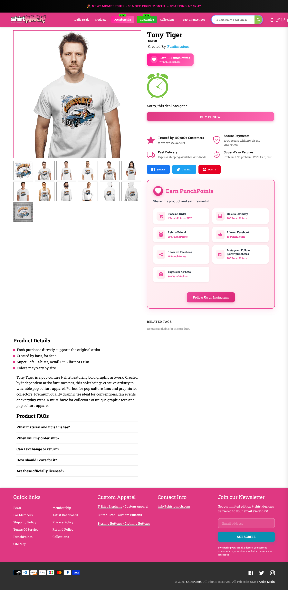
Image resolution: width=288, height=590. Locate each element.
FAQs (17, 508)
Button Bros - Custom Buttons (120, 515)
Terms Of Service (25, 529)
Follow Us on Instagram (211, 297)
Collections (61, 537)
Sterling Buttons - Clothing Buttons (124, 523)
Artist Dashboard (65, 515)
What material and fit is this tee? (43, 427)
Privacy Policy (63, 522)
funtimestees (178, 46)
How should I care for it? (36, 460)
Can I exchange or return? (37, 449)
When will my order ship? (37, 438)
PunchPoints (23, 537)
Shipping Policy (24, 522)
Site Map (19, 544)
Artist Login (267, 582)
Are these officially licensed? (40, 471)
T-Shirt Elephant (110, 506)
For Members (23, 515)
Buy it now (210, 117)
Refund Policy (63, 529)
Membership (62, 508)
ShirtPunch (194, 582)
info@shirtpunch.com (174, 506)
